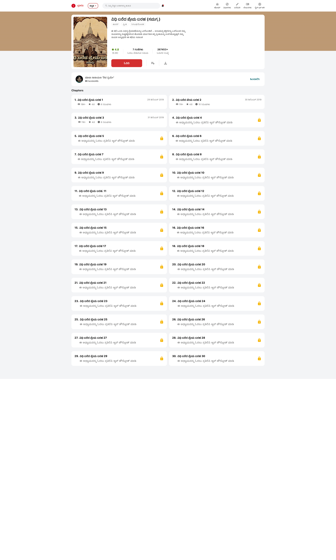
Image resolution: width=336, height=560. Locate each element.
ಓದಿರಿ (127, 63)
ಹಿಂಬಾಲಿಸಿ (255, 79)
